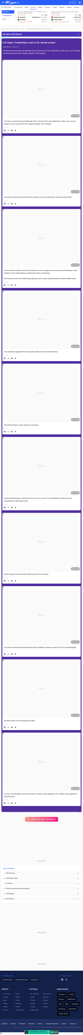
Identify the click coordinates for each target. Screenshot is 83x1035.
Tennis (71, 994)
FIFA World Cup (10, 873)
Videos (40, 7)
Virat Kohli (9, 883)
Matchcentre (35, 1010)
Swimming (72, 1009)
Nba (66, 1004)
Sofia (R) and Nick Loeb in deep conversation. (21, 425)
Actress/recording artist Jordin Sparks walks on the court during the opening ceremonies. (38, 197)
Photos (33, 7)
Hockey (61, 999)
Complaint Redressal (52, 1023)
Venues (69, 7)
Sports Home (5, 28)
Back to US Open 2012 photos (43, 819)
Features (18, 1003)
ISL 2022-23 (35, 994)
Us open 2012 (15, 28)
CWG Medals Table (12, 878)
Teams (5, 1006)
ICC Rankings (10, 893)
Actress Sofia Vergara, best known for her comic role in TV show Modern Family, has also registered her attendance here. (38, 499)
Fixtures (47, 7)
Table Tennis (63, 1013)
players (62, 7)
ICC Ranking (19, 1010)
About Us (13, 1023)
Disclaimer (31, 1023)
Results (76, 7)
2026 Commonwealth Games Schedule (18, 888)
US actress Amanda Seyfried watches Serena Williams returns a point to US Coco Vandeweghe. (40, 647)
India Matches (8, 15)
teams (55, 7)
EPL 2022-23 (47, 994)
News (27, 7)
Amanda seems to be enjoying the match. (19, 721)
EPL (5, 19)
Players (18, 1006)
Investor (40, 1023)
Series (18, 994)
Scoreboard (18, 7)
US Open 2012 (6, 7)
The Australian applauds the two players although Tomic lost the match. (31, 352)
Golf (60, 1004)
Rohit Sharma (10, 898)
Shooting (62, 1009)
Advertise (4, 1023)
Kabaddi (75, 1004)
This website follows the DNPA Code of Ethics (28, 1027)
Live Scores (7, 994)
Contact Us (72, 1023)
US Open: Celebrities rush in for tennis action (29, 42)
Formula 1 (62, 994)
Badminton (71, 999)
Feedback (22, 1023)
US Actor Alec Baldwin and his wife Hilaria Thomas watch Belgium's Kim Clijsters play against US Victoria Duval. (40, 795)
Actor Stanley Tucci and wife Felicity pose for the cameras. (26, 574)
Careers (63, 1023)
